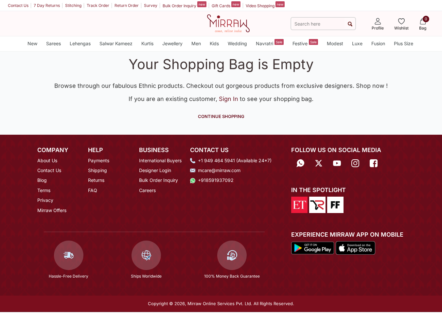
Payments (98, 160)
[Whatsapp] (300, 162)
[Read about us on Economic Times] (299, 204)
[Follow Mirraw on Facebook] (373, 162)
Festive (304, 43)
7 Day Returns (47, 5)
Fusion (378, 43)
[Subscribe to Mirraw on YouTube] (337, 162)
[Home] (228, 23)
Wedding (237, 43)
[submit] (350, 24)
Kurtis (147, 43)
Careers (147, 190)
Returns (96, 180)
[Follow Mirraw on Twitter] (318, 162)
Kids (214, 43)
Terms (43, 190)
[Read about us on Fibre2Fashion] (335, 204)
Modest (335, 43)
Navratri (269, 43)
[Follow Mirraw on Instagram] (355, 162)
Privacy (45, 200)
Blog (42, 180)
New (32, 43)
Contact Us (18, 5)
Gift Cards (225, 5)
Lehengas (80, 43)
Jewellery (172, 43)
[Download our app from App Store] (355, 247)
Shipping (97, 170)
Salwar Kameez (116, 43)
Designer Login (155, 170)
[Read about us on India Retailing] (317, 204)
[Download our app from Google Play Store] (312, 247)
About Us (47, 160)
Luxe (357, 43)
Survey (150, 5)
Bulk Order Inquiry (184, 5)
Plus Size (403, 43)
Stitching (73, 5)
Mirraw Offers (51, 210)
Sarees (53, 43)
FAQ (92, 190)
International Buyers (160, 160)
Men (196, 43)
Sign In (229, 98)
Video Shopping (264, 5)
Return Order (127, 5)
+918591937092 (216, 180)
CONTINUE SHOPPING (221, 116)
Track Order (98, 5)
